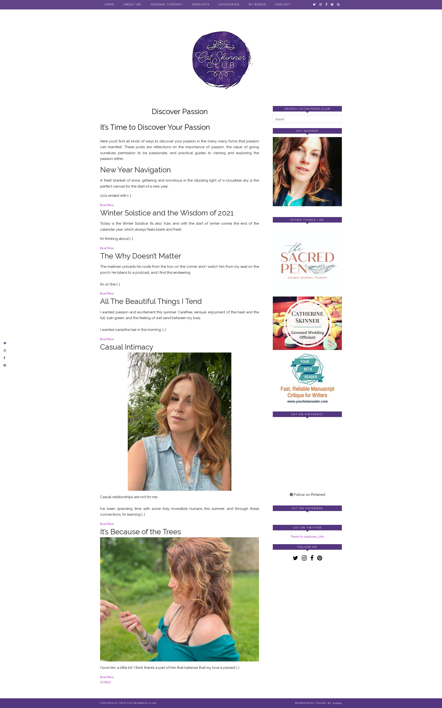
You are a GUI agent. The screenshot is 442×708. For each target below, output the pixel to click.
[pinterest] (332, 4)
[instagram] (320, 4)
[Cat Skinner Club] (221, 56)
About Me (132, 4)
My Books (257, 4)
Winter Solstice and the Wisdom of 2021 (167, 213)
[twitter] (314, 4)
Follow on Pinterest (309, 495)
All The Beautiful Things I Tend (151, 301)
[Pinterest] (290, 437)
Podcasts (200, 4)
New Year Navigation (135, 169)
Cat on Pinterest (307, 414)
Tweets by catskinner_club (307, 536)
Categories (229, 4)
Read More (107, 205)
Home (109, 4)
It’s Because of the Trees (140, 531)
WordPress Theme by (318, 703)
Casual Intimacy (126, 347)
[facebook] (327, 4)
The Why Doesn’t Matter (140, 256)
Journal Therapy (167, 4)
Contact (283, 4)
